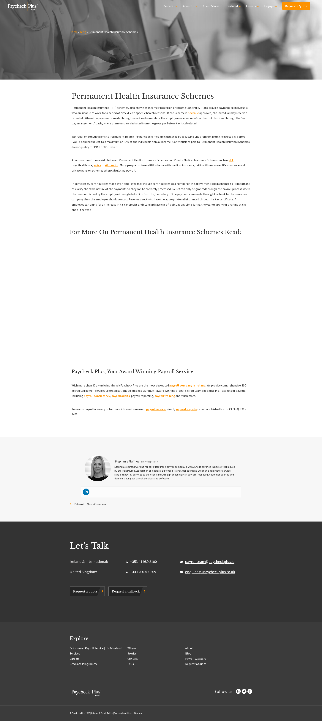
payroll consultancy (97, 396)
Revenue (193, 113)
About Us (189, 6)
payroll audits (120, 396)
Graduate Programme (84, 664)
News (93, 286)
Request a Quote (296, 6)
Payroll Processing (168, 319)
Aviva (97, 165)
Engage (269, 6)
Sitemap (138, 713)
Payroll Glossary (195, 658)
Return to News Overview (90, 504)
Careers (251, 6)
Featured (232, 6)
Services (169, 6)
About (189, 648)
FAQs (130, 664)
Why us (131, 648)
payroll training (165, 396)
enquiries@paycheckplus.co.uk (210, 571)
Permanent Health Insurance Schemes (84, 304)
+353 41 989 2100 (143, 561)
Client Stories (211, 6)
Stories (132, 653)
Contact (132, 658)
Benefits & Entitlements (73, 286)
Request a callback (126, 591)
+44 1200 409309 (142, 571)
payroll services (156, 409)
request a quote (186, 409)
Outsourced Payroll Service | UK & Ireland (95, 648)
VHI (231, 160)
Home (74, 32)
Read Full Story (70, 323)
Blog (83, 32)
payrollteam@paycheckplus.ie (209, 561)
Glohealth (111, 165)
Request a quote (85, 591)
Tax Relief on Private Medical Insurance (233, 304)
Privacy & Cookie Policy (102, 713)
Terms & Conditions (123, 713)
